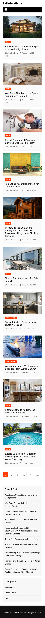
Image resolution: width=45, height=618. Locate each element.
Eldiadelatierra (12, 3)
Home (8, 42)
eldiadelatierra (12, 53)
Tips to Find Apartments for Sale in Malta (21, 539)
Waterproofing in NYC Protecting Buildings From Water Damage (22, 554)
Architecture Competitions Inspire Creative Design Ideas (22, 496)
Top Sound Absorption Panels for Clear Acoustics (21, 521)
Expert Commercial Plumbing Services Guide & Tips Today (21, 512)
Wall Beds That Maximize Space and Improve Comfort (20, 504)
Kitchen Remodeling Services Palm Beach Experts (22, 562)
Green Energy (10, 318)
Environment (10, 588)
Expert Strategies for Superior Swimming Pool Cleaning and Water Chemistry (20, 457)
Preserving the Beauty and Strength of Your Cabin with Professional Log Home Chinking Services (21, 531)
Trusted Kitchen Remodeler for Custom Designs (21, 545)
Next (37, 475)
